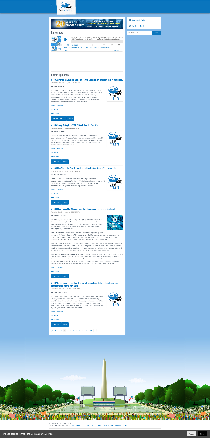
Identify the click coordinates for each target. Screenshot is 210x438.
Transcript (54, 110)
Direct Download (57, 106)
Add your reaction (59, 118)
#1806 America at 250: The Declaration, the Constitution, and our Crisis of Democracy (87, 80)
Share (71, 118)
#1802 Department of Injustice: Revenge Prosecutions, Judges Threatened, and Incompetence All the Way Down (84, 284)
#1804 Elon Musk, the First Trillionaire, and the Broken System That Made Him (83, 168)
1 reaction (56, 161)
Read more (55, 113)
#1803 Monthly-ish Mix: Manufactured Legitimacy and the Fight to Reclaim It (83, 209)
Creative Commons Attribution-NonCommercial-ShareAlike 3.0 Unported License (98, 426)
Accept (191, 434)
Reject (202, 434)
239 (91, 330)
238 (87, 330)
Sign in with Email (137, 26)
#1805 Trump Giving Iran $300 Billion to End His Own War (74, 125)
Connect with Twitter (138, 20)
